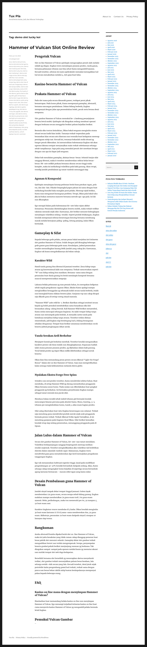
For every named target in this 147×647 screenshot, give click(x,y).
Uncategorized (14, 59)
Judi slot (108, 267)
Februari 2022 (112, 153)
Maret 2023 (111, 131)
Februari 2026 (112, 52)
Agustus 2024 (112, 92)
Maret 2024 (111, 104)
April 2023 (111, 129)
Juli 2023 (110, 122)
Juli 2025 (111, 68)
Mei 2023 (111, 126)
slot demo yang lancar (17, 116)
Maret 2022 (111, 151)
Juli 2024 (111, 95)
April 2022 (111, 149)
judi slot (108, 258)
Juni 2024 (111, 97)
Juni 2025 (111, 70)
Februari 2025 (112, 79)
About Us (107, 17)
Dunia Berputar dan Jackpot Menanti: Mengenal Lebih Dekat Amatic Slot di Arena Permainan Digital (122, 201)
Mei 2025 (111, 72)
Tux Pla (14, 16)
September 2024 (113, 90)
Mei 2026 (111, 45)
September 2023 (113, 117)
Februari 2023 (112, 133)
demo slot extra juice (16, 66)
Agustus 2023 (112, 120)
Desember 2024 (113, 83)
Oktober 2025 (112, 61)
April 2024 (111, 101)
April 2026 (111, 47)
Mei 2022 (111, 147)
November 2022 (113, 140)
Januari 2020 (112, 156)
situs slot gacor (111, 244)
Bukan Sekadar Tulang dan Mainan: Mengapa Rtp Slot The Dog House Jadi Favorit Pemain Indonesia (120, 208)
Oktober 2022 (112, 142)
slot (107, 253)
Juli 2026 (111, 43)
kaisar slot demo (14, 100)
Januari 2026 (112, 54)
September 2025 (113, 63)
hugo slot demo (22, 98)
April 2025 (111, 74)
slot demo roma (21, 114)
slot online (109, 235)
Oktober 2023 (112, 115)
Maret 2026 (111, 50)
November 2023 (113, 113)
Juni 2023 (111, 124)
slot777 (108, 262)
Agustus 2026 (112, 41)
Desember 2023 (113, 110)
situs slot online (111, 231)
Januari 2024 (112, 108)
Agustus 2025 (112, 65)
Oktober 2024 (112, 88)
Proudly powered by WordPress (38, 638)
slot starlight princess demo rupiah (18, 118)
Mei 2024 (111, 99)
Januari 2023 (112, 135)
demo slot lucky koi (15, 71)
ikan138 (108, 226)
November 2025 (113, 59)
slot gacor (109, 240)
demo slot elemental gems (18, 64)
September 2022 (113, 144)
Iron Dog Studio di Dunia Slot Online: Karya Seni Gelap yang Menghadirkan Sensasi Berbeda (122, 195)
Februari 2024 (112, 106)
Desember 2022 (113, 138)
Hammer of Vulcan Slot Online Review (52, 47)
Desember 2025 (113, 56)
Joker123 (109, 249)
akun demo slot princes (17, 62)
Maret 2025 (111, 77)
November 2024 (113, 86)
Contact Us (118, 17)
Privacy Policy (132, 17)
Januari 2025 (112, 81)
